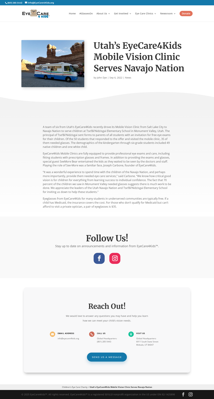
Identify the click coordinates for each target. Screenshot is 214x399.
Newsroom (166, 13)
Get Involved (121, 13)
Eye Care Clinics (144, 13)
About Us (101, 13)
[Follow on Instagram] (114, 258)
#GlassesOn (86, 13)
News (128, 77)
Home (72, 13)
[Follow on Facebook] (99, 258)
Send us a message (107, 357)
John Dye (102, 77)
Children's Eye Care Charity (74, 387)
